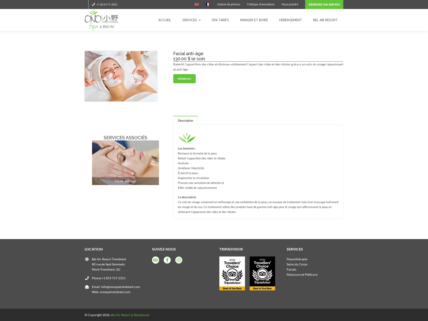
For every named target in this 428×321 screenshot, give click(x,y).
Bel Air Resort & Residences (130, 315)
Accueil (164, 20)
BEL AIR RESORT (325, 20)
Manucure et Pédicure (302, 274)
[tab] (185, 120)
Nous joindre (290, 4)
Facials (291, 269)
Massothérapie (297, 259)
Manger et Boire (254, 20)
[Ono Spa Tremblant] (101, 20)
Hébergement (290, 20)
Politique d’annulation (261, 4)
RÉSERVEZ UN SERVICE (324, 4)
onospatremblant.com (115, 292)
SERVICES (189, 20)
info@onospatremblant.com (120, 287)
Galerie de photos (228, 4)
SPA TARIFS (220, 20)
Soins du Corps (297, 264)
